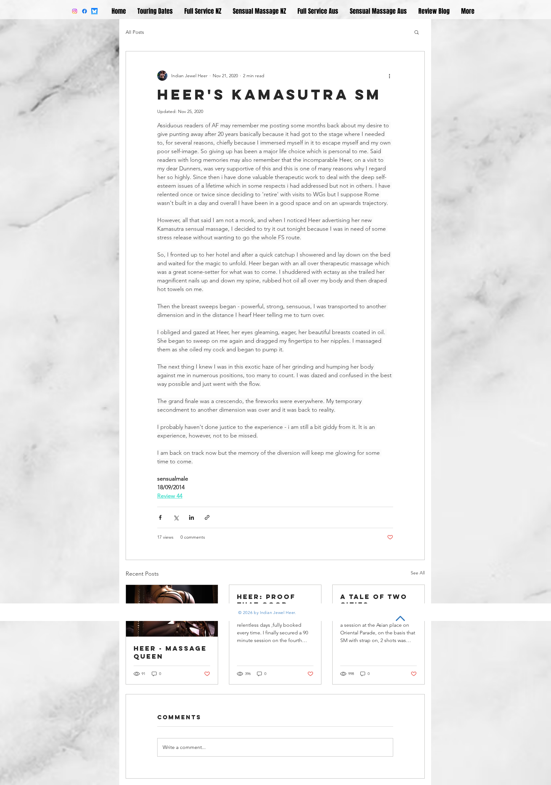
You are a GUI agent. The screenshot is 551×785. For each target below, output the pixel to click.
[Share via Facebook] (160, 517)
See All (418, 573)
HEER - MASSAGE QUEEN (170, 652)
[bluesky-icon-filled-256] (94, 11)
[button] (417, 31)
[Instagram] (74, 11)
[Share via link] (207, 517)
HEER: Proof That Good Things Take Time (266, 601)
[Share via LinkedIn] (191, 517)
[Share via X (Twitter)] (176, 517)
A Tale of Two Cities (374, 601)
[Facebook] (84, 11)
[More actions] (389, 75)
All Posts (135, 32)
